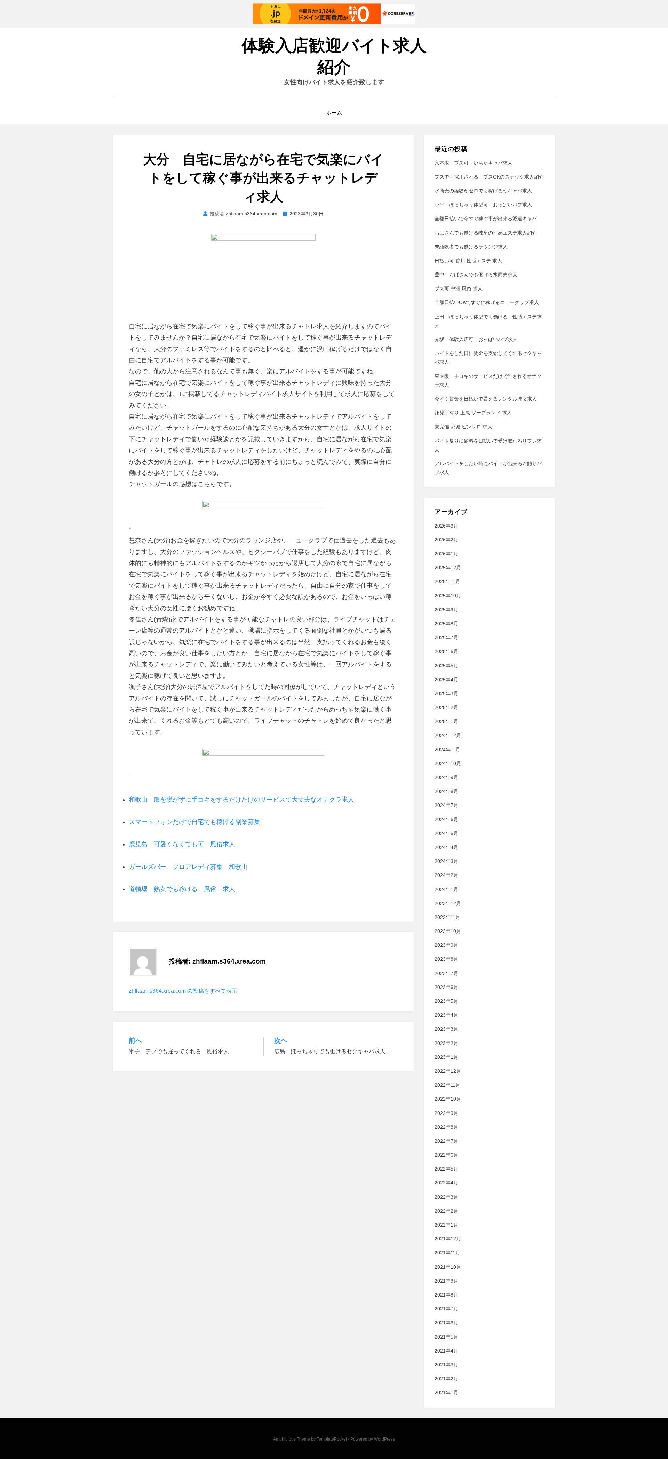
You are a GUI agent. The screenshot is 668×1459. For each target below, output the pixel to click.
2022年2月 (446, 1211)
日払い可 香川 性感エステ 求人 (468, 260)
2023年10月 (448, 931)
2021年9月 (446, 1281)
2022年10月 (448, 1099)
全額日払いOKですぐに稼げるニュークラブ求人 (487, 302)
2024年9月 (446, 777)
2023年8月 (446, 959)
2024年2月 (446, 875)
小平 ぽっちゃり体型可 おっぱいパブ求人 (483, 204)
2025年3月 (446, 693)
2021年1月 (446, 1392)
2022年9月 (446, 1113)
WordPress (384, 1439)
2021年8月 (446, 1295)
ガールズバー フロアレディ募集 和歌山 (188, 866)
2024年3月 (446, 861)
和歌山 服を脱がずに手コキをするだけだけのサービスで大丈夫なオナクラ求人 (241, 799)
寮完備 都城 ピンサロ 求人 (463, 426)
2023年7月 (446, 973)
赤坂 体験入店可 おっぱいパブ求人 (476, 339)
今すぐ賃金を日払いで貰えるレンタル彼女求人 (486, 399)
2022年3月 (446, 1197)
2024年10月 (448, 763)
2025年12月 (448, 567)
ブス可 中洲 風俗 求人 (459, 288)
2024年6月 (446, 819)
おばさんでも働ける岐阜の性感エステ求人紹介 (486, 233)
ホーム (334, 113)
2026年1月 (446, 553)
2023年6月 (446, 987)
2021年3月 (446, 1364)
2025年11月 (447, 581)
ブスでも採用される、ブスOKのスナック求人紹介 (489, 177)
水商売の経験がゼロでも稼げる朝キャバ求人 (483, 190)
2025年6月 (446, 651)
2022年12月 (448, 1071)
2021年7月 (446, 1308)
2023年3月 (446, 1029)
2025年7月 (446, 637)
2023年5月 (446, 1001)
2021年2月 (446, 1378)
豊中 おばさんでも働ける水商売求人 (476, 274)
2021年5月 (446, 1337)
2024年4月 (446, 847)
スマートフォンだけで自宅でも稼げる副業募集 (194, 821)
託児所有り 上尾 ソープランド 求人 (473, 412)
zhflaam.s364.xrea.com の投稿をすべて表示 (183, 991)
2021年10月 (448, 1267)
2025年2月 (446, 707)
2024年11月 (447, 749)
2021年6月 (446, 1322)
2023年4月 (446, 1015)
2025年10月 (448, 595)
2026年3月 (446, 526)
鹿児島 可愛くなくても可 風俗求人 (182, 844)
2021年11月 (447, 1252)
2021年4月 (446, 1351)
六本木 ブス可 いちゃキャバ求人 (473, 163)
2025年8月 (446, 623)
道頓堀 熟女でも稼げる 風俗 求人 (182, 889)
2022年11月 (447, 1085)
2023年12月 (448, 903)
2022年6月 (446, 1155)
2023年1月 (446, 1057)
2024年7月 (446, 805)
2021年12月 (448, 1239)
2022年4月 (446, 1183)
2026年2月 (446, 539)
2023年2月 (446, 1043)
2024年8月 (446, 791)
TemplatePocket (332, 1439)
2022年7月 (446, 1141)
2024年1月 (446, 889)
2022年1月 (446, 1225)
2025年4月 (446, 679)
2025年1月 (446, 721)
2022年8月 (446, 1127)
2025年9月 (446, 609)
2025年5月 (446, 665)
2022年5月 (446, 1169)
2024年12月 (448, 735)
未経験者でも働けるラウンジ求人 (471, 246)
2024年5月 (446, 833)
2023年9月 (446, 945)
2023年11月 (447, 917)
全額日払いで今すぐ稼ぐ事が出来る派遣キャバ (486, 218)
